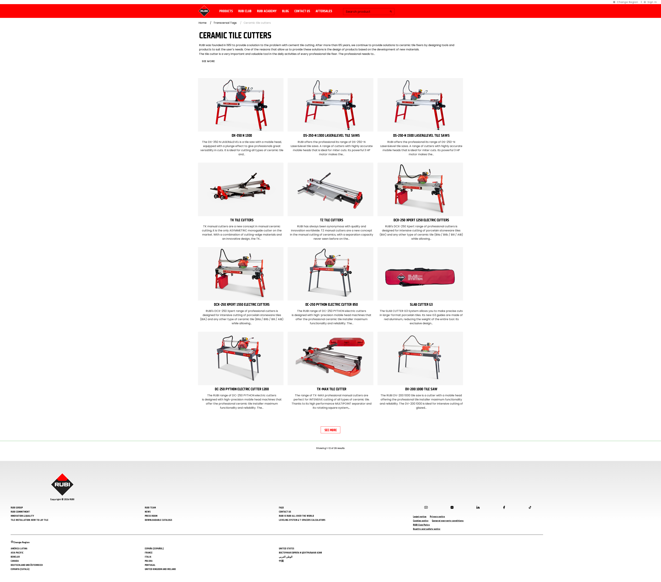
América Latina (19, 548)
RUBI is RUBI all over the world (296, 515)
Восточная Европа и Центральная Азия (300, 552)
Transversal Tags (225, 23)
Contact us (302, 11)
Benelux (15, 556)
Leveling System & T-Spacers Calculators (302, 520)
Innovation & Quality (22, 515)
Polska (149, 560)
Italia (148, 556)
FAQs (281, 507)
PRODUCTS (226, 11)
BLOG (285, 11)
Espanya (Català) (20, 569)
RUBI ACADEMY (267, 11)
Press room (151, 515)
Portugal (150, 565)
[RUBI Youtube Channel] (426, 508)
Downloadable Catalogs (158, 520)
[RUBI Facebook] (504, 508)
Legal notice (419, 516)
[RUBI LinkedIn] (478, 508)
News (148, 511)
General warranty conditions (448, 520)
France (149, 552)
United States (286, 548)
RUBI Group (17, 507)
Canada (15, 560)
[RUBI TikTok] (530, 508)
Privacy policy (437, 516)
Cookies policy (420, 520)
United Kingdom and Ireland (160, 569)
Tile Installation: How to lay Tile (29, 520)
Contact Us (285, 511)
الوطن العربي (285, 556)
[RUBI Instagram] (452, 508)
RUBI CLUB (244, 11)
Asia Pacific (17, 552)
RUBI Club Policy (421, 524)
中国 (281, 560)
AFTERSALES (324, 11)
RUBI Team (150, 507)
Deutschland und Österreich (27, 565)
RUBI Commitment (20, 511)
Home (202, 23)
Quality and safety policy (426, 528)
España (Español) (154, 548)
